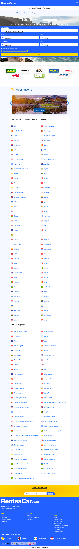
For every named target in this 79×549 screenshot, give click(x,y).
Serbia (45, 320)
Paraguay (46, 240)
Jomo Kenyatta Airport (20, 459)
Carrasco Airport (19, 445)
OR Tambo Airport (48, 469)
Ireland (16, 150)
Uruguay (46, 306)
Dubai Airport (18, 473)
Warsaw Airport (18, 360)
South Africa (47, 315)
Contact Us (4, 521)
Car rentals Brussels (49, 346)
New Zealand (18, 273)
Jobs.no (24, 538)
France (45, 211)
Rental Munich (18, 336)
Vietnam (45, 310)
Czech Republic (18, 192)
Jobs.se (8, 538)
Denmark (46, 192)
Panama (46, 273)
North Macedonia (19, 131)
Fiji (15, 211)
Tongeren (27, 13)
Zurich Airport (47, 398)
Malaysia (16, 268)
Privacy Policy (57, 523)
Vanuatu (16, 315)
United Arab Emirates (49, 159)
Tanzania (46, 301)
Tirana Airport (47, 374)
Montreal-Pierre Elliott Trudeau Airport (54, 402)
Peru (15, 277)
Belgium (19, 13)
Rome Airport (18, 393)
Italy (44, 230)
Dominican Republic (20, 197)
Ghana (16, 216)
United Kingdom (19, 159)
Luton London (47, 360)
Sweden (45, 154)
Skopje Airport (18, 379)
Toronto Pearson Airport (21, 402)
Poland (45, 277)
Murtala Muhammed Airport (22, 464)
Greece (16, 136)
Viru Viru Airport (18, 431)
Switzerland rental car (20, 331)
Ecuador (46, 197)
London (16, 365)
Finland (45, 150)
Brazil (45, 173)
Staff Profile (57, 529)
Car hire (13, 13)
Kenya (16, 240)
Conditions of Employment (61, 525)
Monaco (16, 258)
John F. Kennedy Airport (50, 421)
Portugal (16, 282)
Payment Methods (6, 519)
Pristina (16, 341)
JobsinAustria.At (60, 538)
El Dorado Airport (48, 435)
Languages (4, 515)
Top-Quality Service (59, 527)
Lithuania (16, 249)
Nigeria (45, 268)
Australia (46, 164)
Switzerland (46, 140)
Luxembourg (47, 249)
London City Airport (49, 355)
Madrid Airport (47, 388)
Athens (16, 369)
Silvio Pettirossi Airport (50, 454)
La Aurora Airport (19, 412)
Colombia (17, 188)
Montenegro (47, 131)
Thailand (16, 301)
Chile (15, 183)
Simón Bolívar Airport (49, 445)
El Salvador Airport (49, 417)
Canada (45, 178)
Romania (46, 282)
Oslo (44, 365)
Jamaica (16, 235)
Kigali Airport (47, 464)
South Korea (17, 244)
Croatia (16, 221)
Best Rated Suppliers (33, 517)
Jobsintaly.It (42, 538)
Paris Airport (47, 383)
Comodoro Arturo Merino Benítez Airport (26, 435)
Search (39, 54)
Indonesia (17, 225)
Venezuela (17, 310)
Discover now (39, 110)
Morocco (46, 254)
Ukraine (16, 306)
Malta (15, 263)
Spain (15, 206)
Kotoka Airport (18, 454)
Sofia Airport (17, 355)
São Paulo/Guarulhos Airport (52, 431)
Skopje (45, 350)
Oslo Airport (17, 350)
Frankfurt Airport (19, 388)
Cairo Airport (17, 450)
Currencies (4, 517)
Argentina (17, 164)
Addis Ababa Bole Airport (50, 450)
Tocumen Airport (19, 417)
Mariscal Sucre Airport (20, 440)
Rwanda (16, 287)
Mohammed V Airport (49, 459)
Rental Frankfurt (48, 331)
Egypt (45, 202)
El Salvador (46, 296)
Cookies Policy (58, 519)
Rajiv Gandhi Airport (49, 473)
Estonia (16, 202)
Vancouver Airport (48, 126)
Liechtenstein (47, 244)
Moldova (46, 258)
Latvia (16, 254)
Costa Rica (46, 188)
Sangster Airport (48, 412)
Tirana (45, 341)
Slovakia (45, 292)
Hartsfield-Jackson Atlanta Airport (24, 421)
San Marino (17, 296)
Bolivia (16, 173)
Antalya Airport (18, 346)
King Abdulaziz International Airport (24, 478)
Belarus (16, 178)
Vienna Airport (47, 393)
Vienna (45, 336)
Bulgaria (45, 169)
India (44, 225)
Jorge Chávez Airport (49, 440)
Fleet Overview (58, 521)
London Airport (18, 383)
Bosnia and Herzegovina (21, 169)
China (45, 183)
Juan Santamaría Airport (21, 407)
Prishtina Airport (19, 374)
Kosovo (16, 126)
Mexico (45, 263)
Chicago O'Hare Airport (21, 426)
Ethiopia (45, 206)
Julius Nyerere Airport (20, 469)
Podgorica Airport (48, 379)
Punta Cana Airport (49, 407)
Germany (17, 140)
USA (15, 320)
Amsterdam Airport (49, 136)
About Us (56, 517)
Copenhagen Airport (20, 398)
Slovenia (16, 292)
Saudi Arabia (47, 287)
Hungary (46, 221)
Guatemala (46, 216)
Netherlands (17, 145)
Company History (58, 531)
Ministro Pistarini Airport (50, 426)
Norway (16, 154)
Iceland (16, 230)
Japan (45, 235)
